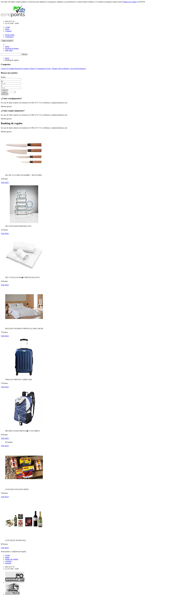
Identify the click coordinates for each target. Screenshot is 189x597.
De (2, 81)
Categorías (4, 90)
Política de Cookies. (130, 2)
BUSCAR (5, 94)
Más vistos (9, 50)
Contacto (8, 31)
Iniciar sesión (9, 35)
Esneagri (8, 563)
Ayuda (7, 27)
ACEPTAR (141, 2)
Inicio (7, 46)
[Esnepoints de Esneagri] (13, 16)
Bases (7, 29)
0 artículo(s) (9, 37)
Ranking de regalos (12, 48)
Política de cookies (11, 559)
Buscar (24, 54)
